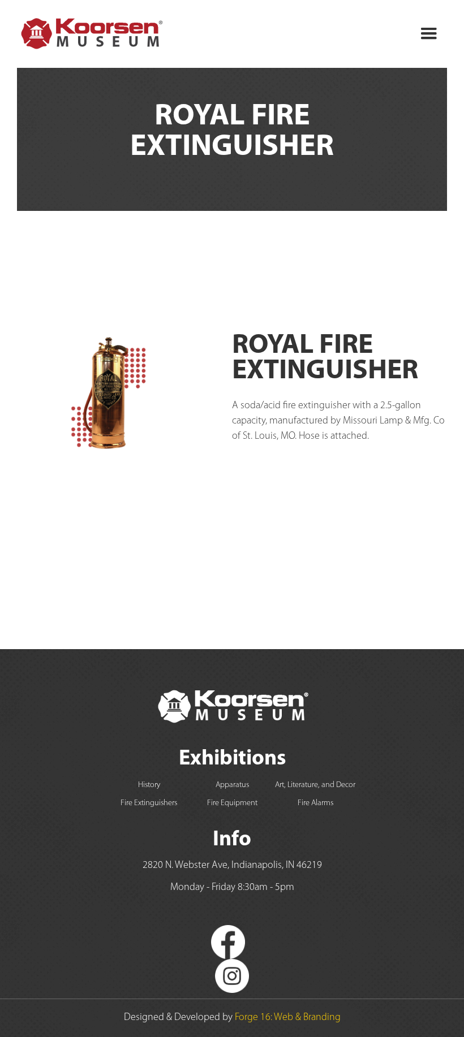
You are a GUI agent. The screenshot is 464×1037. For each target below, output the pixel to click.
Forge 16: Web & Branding (288, 1018)
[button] (429, 34)
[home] (91, 34)
